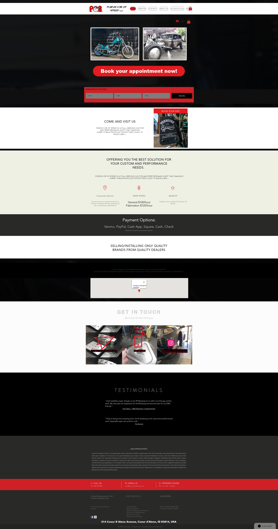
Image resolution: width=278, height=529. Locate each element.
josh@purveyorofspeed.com (104, 351)
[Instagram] (171, 343)
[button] (190, 8)
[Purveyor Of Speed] (92, 517)
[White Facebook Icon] (178, 343)
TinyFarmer (139, 424)
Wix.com (159, 527)
